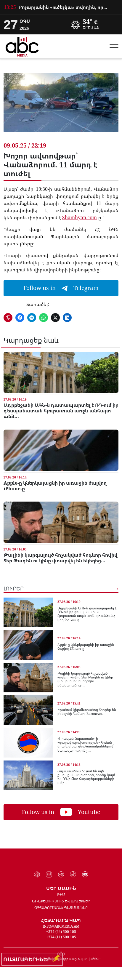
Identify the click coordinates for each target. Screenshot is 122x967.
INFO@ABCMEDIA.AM (61, 926)
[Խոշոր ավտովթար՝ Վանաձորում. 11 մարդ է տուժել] (61, 107)
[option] (61, 5)
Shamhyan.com (79, 217)
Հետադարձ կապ (61, 920)
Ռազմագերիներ (28, 959)
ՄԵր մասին (61, 888)
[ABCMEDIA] (22, 46)
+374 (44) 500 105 (61, 931)
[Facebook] (37, 874)
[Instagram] (49, 874)
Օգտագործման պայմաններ (61, 907)
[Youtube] (85, 874)
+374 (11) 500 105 (61, 936)
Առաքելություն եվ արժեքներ (61, 901)
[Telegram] (61, 874)
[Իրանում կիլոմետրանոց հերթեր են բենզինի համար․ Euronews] (28, 710)
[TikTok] (73, 874)
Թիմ (61, 894)
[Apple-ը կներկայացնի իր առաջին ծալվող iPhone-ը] (61, 450)
